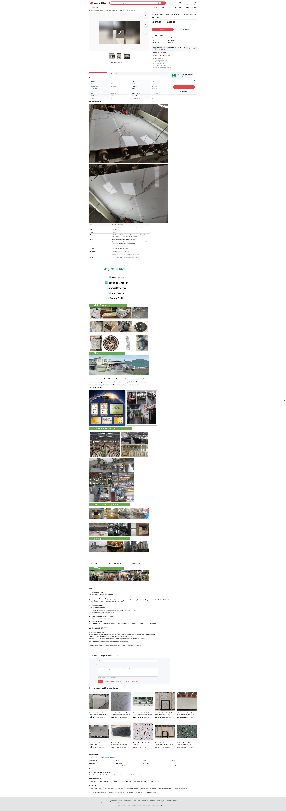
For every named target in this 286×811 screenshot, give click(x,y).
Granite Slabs (119, 763)
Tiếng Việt (177, 802)
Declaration (158, 805)
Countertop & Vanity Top (105, 781)
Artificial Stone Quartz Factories (148, 788)
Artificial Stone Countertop (140, 781)
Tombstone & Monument (175, 766)
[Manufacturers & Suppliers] (97, 3)
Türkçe (172, 802)
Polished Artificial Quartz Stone (116, 792)
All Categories (94, 7)
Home (90, 10)
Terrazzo (118, 760)
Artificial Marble (93, 760)
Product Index (169, 800)
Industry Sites (152, 800)
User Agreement (151, 805)
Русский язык (129, 802)
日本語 (159, 802)
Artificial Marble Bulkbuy (150, 792)
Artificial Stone (122, 10)
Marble (115, 781)
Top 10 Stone (130, 792)
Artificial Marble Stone (126, 781)
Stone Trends (139, 792)
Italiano (135, 802)
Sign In (154, 67)
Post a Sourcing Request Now (131, 681)
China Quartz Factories (109, 788)
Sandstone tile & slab (148, 766)
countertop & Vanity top (121, 766)
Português (118, 802)
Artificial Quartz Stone (131, 10)
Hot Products (106, 800)
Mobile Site (175, 800)
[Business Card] (194, 80)
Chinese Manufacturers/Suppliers (125, 800)
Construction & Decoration (98, 10)
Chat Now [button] (186, 29)
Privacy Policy (165, 805)
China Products (114, 800)
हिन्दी (163, 802)
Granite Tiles (173, 760)
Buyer (162, 7)
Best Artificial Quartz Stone (165, 788)
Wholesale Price (145, 800)
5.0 (178, 76)
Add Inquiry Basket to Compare (119, 62)
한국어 (155, 802)
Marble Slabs (146, 763)
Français (123, 802)
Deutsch (140, 802)
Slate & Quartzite (93, 766)
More (90, 795)
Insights (180, 800)
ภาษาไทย (167, 802)
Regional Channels (160, 800)
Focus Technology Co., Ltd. (133, 805)
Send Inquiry (162, 29)
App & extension (178, 7)
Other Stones (94, 781)
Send (101, 681)
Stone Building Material (132, 788)
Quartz (144, 760)
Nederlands (146, 802)
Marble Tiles (92, 763)
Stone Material (121, 788)
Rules (195, 7)
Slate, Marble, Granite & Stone (111, 10)
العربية (151, 802)
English (108, 802)
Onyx (171, 763)
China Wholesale (137, 800)
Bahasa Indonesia (184, 802)
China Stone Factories (96, 788)
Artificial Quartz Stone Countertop (98, 792)
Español (113, 802)
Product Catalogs (110, 757)
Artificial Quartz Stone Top (181, 788)
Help (170, 7)
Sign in (195, 4)
